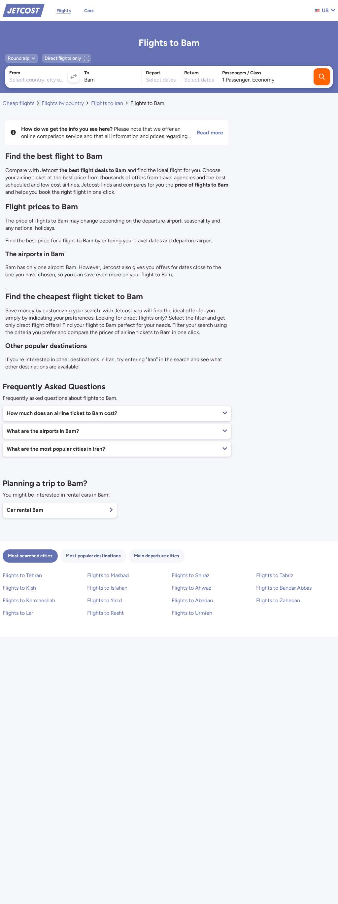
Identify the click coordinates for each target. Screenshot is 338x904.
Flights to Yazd (104, 600)
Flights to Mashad (108, 575)
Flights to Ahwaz (191, 588)
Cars (89, 11)
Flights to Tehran (22, 575)
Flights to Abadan (192, 600)
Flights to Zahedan (278, 600)
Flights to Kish (19, 588)
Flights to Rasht (105, 613)
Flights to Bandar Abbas (284, 588)
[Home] (24, 10)
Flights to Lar (18, 613)
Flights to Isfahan (107, 588)
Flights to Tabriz (274, 575)
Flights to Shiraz (191, 575)
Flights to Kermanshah (29, 600)
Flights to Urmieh (192, 613)
